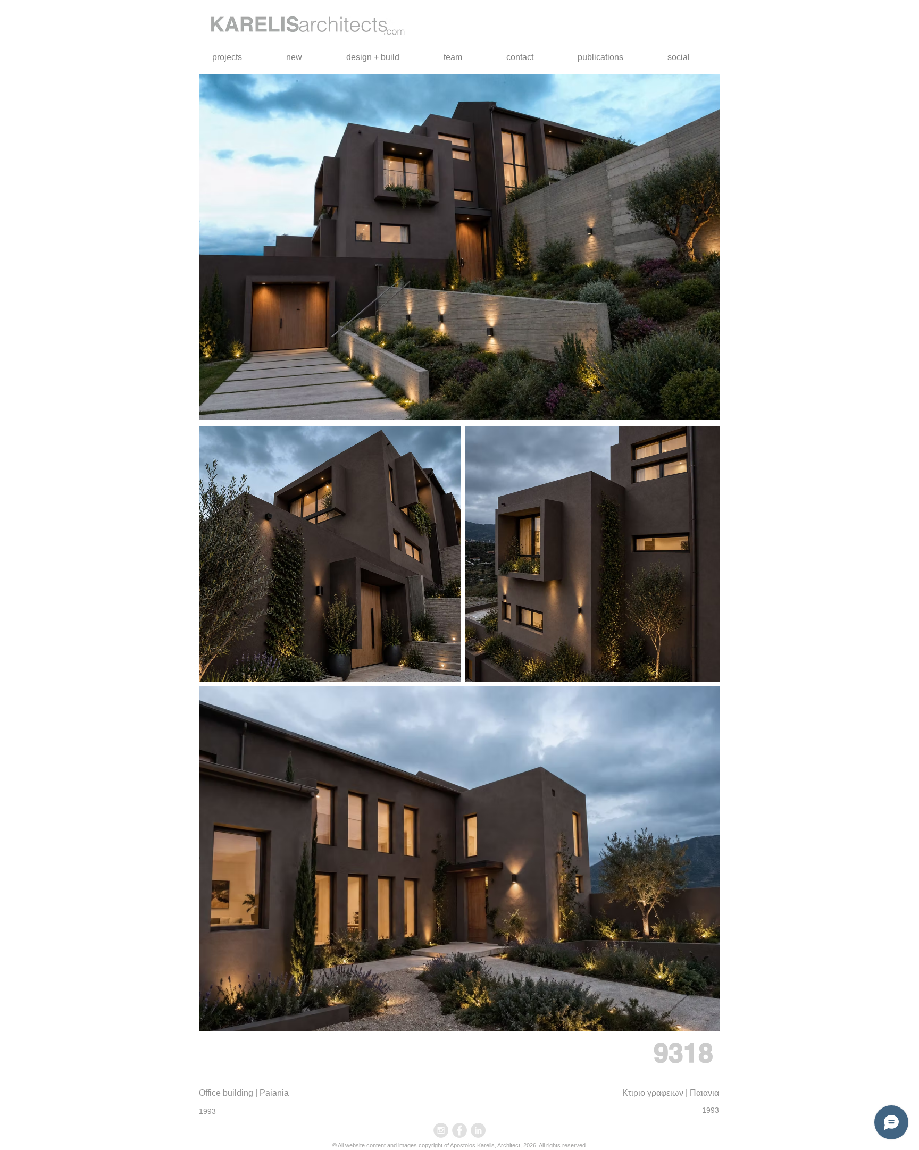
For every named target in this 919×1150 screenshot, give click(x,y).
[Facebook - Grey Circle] (459, 1130)
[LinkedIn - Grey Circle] (478, 1130)
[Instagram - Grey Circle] (440, 1130)
